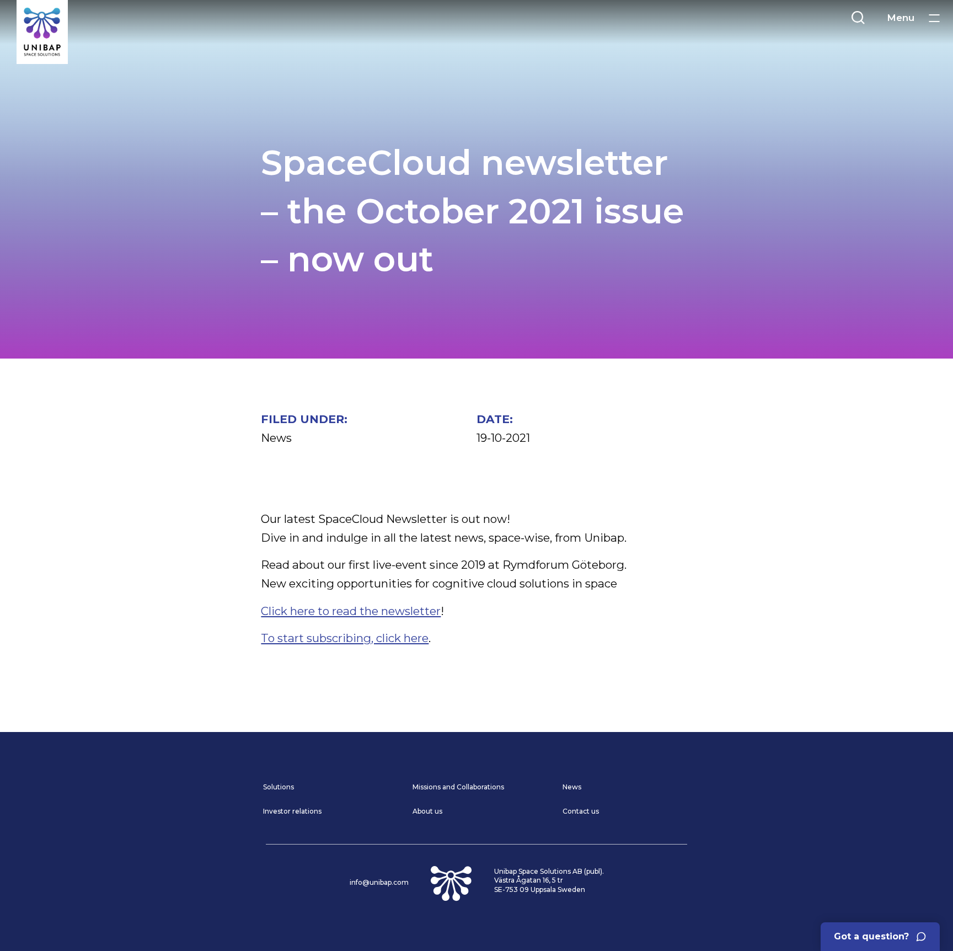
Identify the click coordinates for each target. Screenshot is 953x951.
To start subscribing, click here (345, 638)
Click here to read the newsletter (351, 611)
